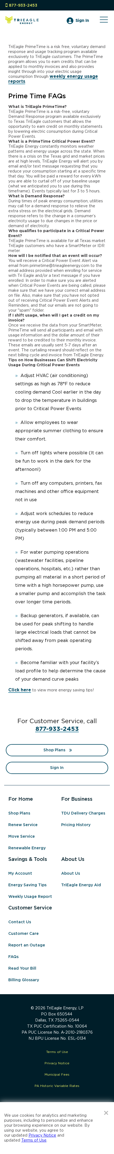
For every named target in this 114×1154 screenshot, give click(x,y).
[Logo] (22, 24)
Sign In (82, 20)
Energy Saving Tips (27, 885)
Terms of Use (57, 1052)
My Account (20, 873)
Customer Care (23, 933)
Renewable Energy (27, 848)
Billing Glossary (23, 980)
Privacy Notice (57, 1063)
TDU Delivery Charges (83, 813)
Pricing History (75, 825)
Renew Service (23, 825)
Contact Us (19, 922)
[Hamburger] (103, 22)
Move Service (21, 836)
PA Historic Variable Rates (57, 1085)
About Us (70, 873)
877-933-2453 (23, 5)
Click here (19, 690)
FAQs (13, 957)
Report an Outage (26, 945)
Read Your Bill (22, 968)
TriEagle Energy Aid (81, 885)
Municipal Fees (57, 1074)
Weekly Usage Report (30, 896)
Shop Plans (54, 750)
